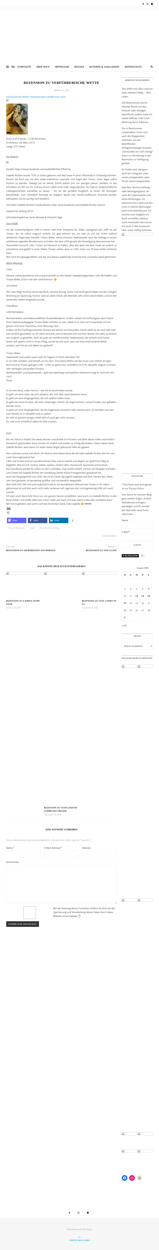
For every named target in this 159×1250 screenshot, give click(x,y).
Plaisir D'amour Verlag (49, 528)
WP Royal (87, 1229)
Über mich (43, 66)
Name (10, 847)
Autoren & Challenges (104, 66)
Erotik (32, 528)
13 (142, 596)
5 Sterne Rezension (16, 528)
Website (86, 847)
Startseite (24, 66)
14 (148, 596)
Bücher (79, 66)
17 (124, 603)
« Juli (124, 625)
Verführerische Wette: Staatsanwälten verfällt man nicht (36, 96)
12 (136, 596)
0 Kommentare (109, 535)
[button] (16, 520)
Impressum (62, 66)
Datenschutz (133, 66)
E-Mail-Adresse (53, 847)
